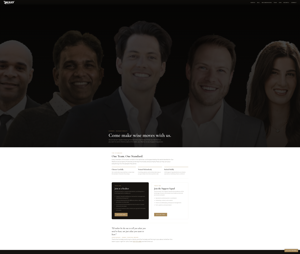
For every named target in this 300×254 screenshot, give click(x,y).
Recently (286, 2)
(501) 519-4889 (137, 241)
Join (280, 2)
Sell (258, 2)
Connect (294, 2)
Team (275, 2)
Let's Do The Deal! (291, 250)
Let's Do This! (121, 214)
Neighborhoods (267, 2)
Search (253, 2)
